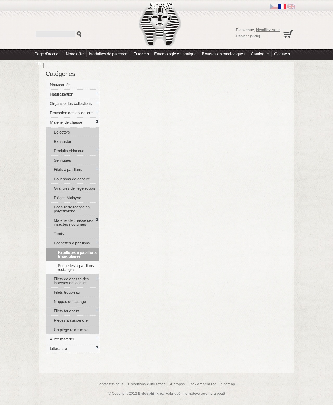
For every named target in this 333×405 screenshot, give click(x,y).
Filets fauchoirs (67, 311)
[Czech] (274, 7)
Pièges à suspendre (71, 320)
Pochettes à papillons (72, 243)
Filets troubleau (67, 292)
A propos (177, 384)
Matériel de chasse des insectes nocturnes (73, 222)
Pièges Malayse (67, 197)
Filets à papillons (68, 169)
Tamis (59, 233)
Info (38, 63)
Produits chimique (69, 151)
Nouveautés (60, 85)
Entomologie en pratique (175, 54)
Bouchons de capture (72, 179)
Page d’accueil (47, 54)
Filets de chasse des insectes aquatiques (71, 281)
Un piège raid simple (71, 329)
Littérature (58, 348)
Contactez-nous (110, 384)
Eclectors (62, 132)
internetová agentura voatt (203, 393)
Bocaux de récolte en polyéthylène (72, 209)
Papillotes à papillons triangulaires (77, 254)
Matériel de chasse (66, 122)
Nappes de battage (70, 301)
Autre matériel (62, 339)
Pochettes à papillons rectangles (76, 267)
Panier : (248, 36)
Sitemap (228, 384)
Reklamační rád (202, 384)
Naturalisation (61, 94)
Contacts (282, 54)
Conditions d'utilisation (146, 384)
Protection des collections (71, 113)
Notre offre (75, 54)
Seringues (62, 160)
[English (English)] (291, 7)
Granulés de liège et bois (75, 188)
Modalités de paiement (109, 54)
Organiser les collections (71, 103)
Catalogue (260, 54)
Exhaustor (62, 141)
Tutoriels (141, 54)
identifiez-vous (268, 30)
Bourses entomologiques (223, 54)
